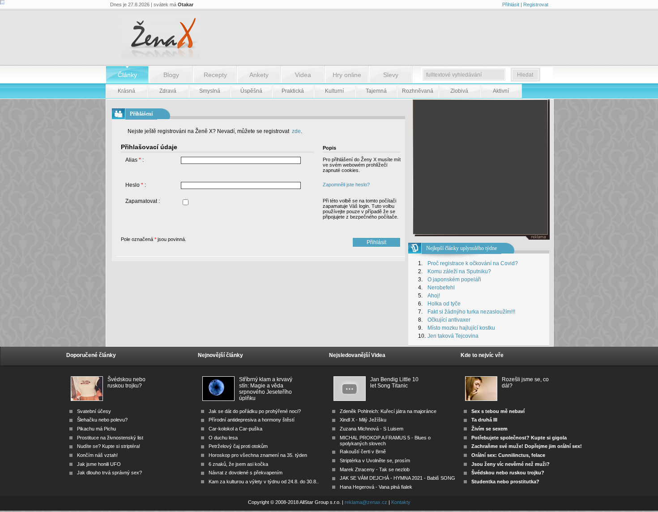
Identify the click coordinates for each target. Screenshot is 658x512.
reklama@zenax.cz (366, 502)
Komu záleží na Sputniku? (459, 271)
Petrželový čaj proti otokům (238, 446)
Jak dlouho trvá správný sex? (109, 472)
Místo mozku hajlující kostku (461, 328)
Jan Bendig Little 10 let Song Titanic (394, 382)
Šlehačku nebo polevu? (102, 419)
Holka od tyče (444, 304)
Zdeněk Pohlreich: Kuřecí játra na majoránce (388, 411)
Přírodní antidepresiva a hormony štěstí (252, 419)
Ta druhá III (484, 419)
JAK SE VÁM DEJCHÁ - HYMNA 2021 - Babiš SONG (397, 478)
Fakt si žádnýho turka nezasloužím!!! (471, 312)
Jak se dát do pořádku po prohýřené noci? (255, 411)
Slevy (390, 74)
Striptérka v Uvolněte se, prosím (375, 460)
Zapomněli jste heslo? (346, 184)
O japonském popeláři (454, 279)
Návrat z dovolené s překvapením (245, 472)
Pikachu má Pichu (96, 428)
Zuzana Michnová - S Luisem (371, 428)
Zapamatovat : (142, 201)
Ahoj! (433, 296)
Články (127, 74)
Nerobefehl (441, 287)
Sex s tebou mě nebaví (498, 411)
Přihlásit (510, 4)
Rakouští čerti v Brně (363, 451)
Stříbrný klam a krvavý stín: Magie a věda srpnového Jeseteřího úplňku (265, 383)
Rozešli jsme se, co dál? (525, 382)
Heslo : (135, 185)
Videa (303, 74)
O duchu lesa (223, 437)
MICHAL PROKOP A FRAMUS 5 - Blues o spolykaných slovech (385, 440)
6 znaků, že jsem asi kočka (238, 464)
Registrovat (535, 4)
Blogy (171, 74)
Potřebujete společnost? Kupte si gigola (519, 437)
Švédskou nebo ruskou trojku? (126, 382)
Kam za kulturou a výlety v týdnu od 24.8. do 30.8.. (264, 481)
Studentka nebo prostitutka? (505, 481)
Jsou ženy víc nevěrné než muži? (510, 464)
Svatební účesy (94, 411)
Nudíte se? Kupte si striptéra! (108, 446)
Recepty (215, 74)
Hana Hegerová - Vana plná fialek (376, 487)
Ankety (259, 74)
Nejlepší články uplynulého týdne (461, 248)
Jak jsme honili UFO (99, 464)
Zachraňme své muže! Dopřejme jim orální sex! (526, 446)
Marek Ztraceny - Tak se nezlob (375, 469)
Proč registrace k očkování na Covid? (472, 263)
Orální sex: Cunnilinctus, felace (508, 455)
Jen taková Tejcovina (453, 336)
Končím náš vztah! (97, 455)
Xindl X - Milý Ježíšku (363, 419)
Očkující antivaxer (448, 320)
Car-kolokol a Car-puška (235, 428)
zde (296, 131)
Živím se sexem (489, 428)
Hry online (347, 74)
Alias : (134, 160)
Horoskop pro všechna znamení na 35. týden (258, 455)
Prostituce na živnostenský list (110, 437)
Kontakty (400, 502)
